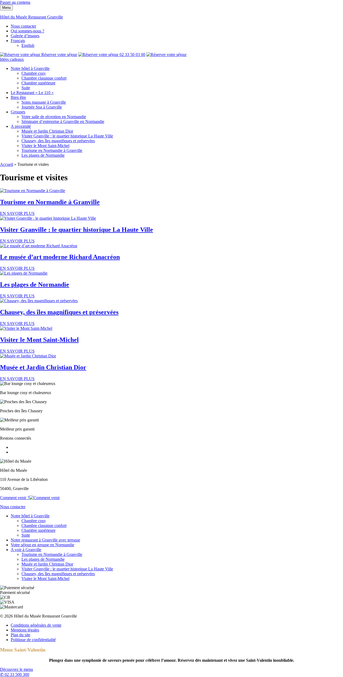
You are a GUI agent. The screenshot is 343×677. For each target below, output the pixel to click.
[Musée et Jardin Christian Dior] (28, 356)
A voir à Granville (26, 549)
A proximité (21, 126)
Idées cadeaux (12, 59)
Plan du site (20, 635)
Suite (25, 87)
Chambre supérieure (38, 83)
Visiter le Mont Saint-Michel (45, 145)
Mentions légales (25, 630)
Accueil (6, 164)
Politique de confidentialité (33, 639)
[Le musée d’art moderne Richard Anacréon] (38, 246)
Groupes (18, 112)
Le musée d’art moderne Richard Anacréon (60, 256)
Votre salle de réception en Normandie (53, 116)
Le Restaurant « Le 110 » (32, 92)
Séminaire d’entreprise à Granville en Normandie (62, 121)
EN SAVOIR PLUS (17, 213)
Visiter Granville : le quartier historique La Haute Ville (67, 136)
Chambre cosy (33, 73)
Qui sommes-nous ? (27, 31)
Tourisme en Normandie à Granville (51, 150)
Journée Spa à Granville (41, 107)
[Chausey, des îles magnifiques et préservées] (39, 300)
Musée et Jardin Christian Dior (47, 131)
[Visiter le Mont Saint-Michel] (26, 328)
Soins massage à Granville (43, 102)
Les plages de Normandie (43, 155)
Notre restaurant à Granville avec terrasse (45, 540)
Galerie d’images (25, 35)
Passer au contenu (15, 2)
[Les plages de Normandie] (23, 273)
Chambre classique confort (43, 78)
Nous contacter (23, 26)
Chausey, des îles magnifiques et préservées (58, 141)
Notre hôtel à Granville (30, 68)
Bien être (18, 97)
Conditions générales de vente (36, 625)
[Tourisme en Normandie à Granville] (32, 190)
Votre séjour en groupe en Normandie (42, 545)
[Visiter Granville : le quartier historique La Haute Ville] (48, 218)
